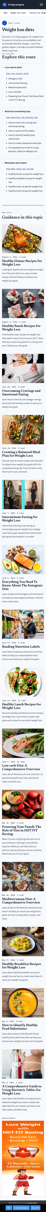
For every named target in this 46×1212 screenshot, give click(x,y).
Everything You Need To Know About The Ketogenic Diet (22, 586)
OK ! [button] (9, 1208)
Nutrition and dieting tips (17, 111)
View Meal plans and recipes (20, 169)
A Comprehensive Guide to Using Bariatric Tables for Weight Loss (22, 1090)
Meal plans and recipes (16, 162)
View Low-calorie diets (17, 73)
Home (5, 13)
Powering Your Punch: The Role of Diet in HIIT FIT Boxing (21, 831)
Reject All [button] (35, 1208)
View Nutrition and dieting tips (22, 117)
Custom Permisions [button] (21, 1208)
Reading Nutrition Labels (21, 647)
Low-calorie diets (13, 67)
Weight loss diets (18, 13)
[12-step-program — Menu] (41, 5)
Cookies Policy (32, 1203)
